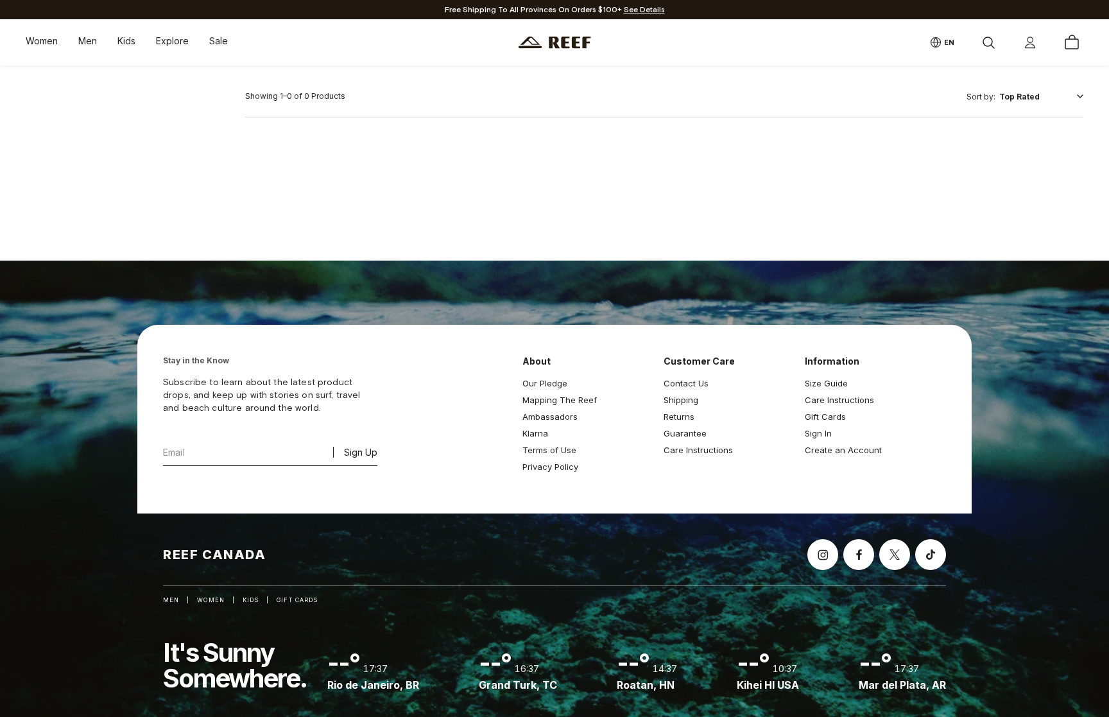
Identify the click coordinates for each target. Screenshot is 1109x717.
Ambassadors (550, 416)
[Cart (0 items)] (1071, 42)
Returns (679, 416)
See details (644, 10)
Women (42, 40)
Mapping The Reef (559, 400)
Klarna (535, 433)
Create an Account (843, 450)
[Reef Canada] (555, 43)
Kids (126, 40)
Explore (172, 40)
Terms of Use (549, 450)
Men (87, 40)
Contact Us (686, 383)
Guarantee (685, 433)
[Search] (988, 42)
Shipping (681, 400)
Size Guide (826, 383)
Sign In (818, 433)
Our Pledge (544, 383)
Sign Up (360, 452)
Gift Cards (825, 416)
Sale (218, 40)
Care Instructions (698, 450)
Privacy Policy (550, 467)
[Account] (1030, 42)
